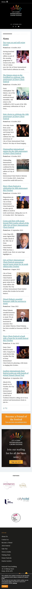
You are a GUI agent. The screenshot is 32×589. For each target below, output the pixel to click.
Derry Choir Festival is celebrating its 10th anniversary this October (15, 188)
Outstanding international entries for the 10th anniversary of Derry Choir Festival (15, 151)
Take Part (4, 549)
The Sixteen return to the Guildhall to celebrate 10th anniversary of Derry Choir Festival (13, 78)
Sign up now (16, 462)
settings (15, 583)
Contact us (5, 539)
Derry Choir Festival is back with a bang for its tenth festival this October (15, 338)
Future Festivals (6, 558)
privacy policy (8, 581)
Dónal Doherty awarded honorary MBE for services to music (14, 301)
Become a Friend (7, 543)
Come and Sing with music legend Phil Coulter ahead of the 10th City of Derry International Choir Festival (16, 224)
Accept (4, 586)
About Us (5, 536)
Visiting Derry (6, 555)
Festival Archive (7, 561)
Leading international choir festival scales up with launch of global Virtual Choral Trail (15, 373)
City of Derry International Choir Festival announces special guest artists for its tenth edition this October (15, 263)
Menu (3, 2)
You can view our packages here (16, 422)
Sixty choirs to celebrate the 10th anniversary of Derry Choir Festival (16, 116)
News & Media (6, 552)
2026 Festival (6, 546)
